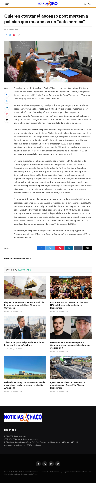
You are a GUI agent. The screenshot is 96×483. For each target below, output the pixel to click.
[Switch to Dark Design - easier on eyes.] (85, 4)
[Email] (6, 120)
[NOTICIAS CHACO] (48, 3)
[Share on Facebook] (6, 35)
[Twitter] (6, 101)
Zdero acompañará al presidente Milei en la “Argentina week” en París (24, 343)
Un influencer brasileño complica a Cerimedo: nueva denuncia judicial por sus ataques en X (70, 345)
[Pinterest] (6, 113)
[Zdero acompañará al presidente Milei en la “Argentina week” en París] (25, 327)
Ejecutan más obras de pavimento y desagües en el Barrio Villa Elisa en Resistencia (67, 385)
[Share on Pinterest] (14, 35)
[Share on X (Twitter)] (10, 35)
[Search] (89, 3)
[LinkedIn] (6, 107)
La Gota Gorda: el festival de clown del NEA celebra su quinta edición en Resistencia (69, 305)
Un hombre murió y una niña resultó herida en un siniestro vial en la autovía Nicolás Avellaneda (24, 385)
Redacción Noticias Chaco (17, 258)
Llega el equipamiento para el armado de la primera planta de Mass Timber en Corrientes (24, 305)
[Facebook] (6, 94)
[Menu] (7, 3)
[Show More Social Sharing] (19, 35)
